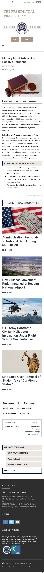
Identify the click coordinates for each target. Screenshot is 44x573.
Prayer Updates (8, 66)
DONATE (27, 39)
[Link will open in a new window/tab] (5, 522)
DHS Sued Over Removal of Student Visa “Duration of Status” (21, 380)
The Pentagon (29, 403)
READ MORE (7, 250)
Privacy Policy (7, 567)
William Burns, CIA (12, 427)
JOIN (15, 39)
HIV (18, 403)
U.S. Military (24, 413)
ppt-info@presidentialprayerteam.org (22, 506)
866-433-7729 (14, 496)
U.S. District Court (10, 413)
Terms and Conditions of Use (23, 567)
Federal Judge (8, 403)
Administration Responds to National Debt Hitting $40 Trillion (20, 241)
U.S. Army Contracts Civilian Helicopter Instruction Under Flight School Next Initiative (19, 333)
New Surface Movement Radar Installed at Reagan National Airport (20, 283)
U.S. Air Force (8, 408)
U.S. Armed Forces (24, 408)
